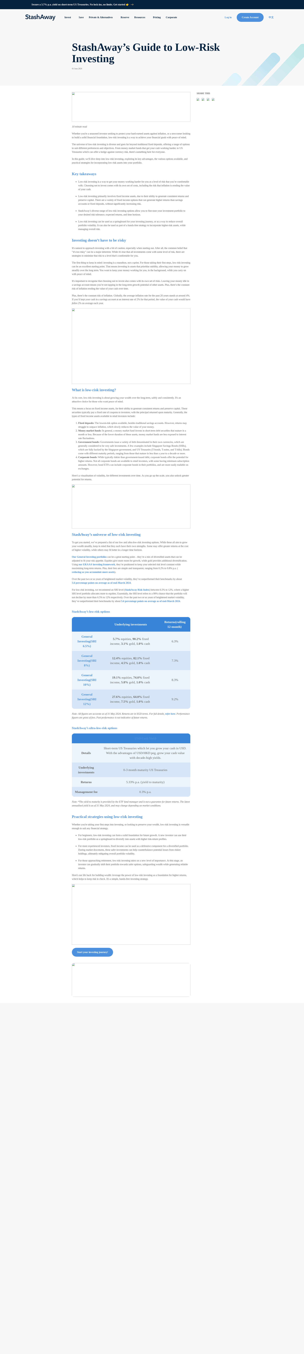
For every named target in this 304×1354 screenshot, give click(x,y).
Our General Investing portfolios (89, 557)
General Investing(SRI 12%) (87, 699)
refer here (170, 713)
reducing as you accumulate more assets (93, 572)
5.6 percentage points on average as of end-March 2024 (101, 582)
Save (81, 17)
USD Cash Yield (145, 738)
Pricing (157, 17)
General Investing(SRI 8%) (87, 660)
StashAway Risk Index (137, 589)
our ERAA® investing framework (97, 564)
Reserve (125, 17)
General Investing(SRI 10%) (87, 679)
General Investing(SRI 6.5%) (87, 641)
